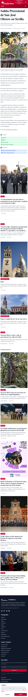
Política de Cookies (5, 650)
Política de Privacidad (6, 648)
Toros (2, 628)
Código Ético (4, 646)
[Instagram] (6, 611)
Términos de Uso (5, 652)
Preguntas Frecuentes (6, 679)
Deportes (3, 626)
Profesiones (3, 634)
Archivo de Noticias (5, 636)
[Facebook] (1, 611)
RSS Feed (3, 638)
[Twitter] (4, 611)
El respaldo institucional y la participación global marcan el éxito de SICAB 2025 (14, 429)
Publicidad (3, 677)
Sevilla (2, 621)
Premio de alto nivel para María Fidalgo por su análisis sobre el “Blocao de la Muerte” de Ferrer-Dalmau (13, 578)
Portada (3, 617)
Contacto (3, 656)
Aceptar (20, 694)
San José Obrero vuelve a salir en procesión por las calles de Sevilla (11, 336)
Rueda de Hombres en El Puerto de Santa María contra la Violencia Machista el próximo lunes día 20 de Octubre (13, 483)
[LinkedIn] (9, 611)
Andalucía (3, 623)
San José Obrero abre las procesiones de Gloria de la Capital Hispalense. (13, 393)
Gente (2, 625)
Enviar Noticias (4, 681)
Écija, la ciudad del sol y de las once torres (14, 319)
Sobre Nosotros (4, 644)
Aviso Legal (3, 654)
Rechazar (7, 694)
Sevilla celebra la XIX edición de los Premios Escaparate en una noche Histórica (12, 538)
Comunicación (4, 630)
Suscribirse (14, 670)
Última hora (3, 619)
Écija (2, 282)
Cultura (2, 632)
